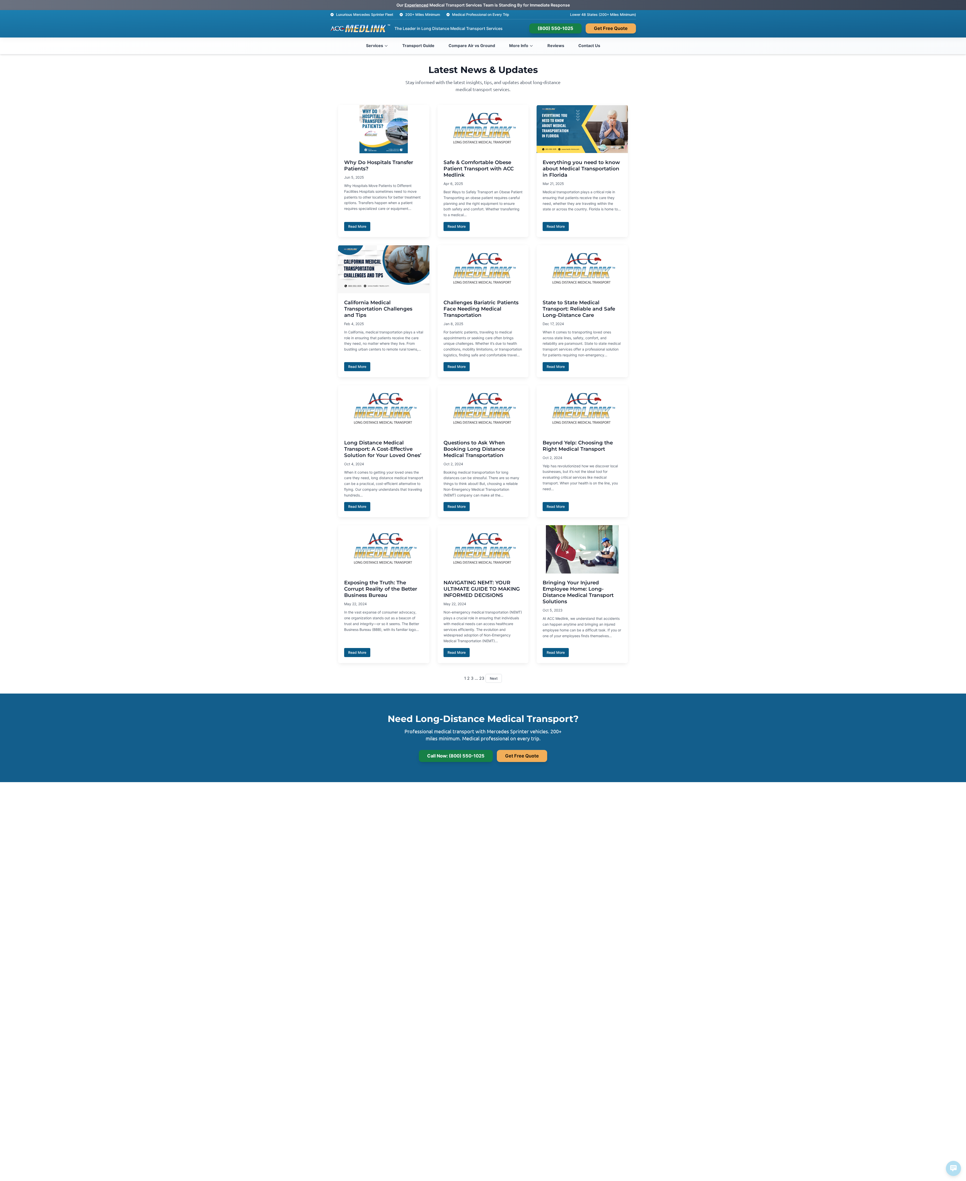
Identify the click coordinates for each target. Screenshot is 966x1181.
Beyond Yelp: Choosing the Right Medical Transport (578, 446)
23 (481, 678)
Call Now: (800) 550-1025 (456, 755)
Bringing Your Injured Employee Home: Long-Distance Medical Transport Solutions (578, 592)
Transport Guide (418, 45)
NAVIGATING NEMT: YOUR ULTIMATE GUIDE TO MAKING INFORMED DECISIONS (482, 589)
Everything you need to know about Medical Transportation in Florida (581, 168)
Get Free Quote (611, 28)
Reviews (555, 45)
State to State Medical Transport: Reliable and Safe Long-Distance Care (579, 308)
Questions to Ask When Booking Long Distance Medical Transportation (474, 449)
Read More (357, 226)
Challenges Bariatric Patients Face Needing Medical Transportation (481, 308)
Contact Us (589, 45)
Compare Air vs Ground (472, 45)
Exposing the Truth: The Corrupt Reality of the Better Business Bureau (380, 589)
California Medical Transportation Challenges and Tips (378, 308)
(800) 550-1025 (555, 28)
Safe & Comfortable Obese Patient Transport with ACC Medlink (479, 168)
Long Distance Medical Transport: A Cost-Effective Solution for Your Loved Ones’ (382, 449)
